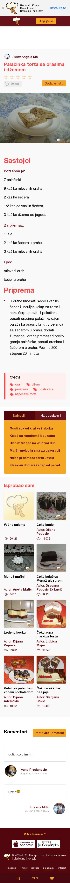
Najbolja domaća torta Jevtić (32, 458)
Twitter (23, 868)
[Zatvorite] (3, 8)
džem (36, 384)
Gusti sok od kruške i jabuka (31, 428)
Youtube (35, 868)
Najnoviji (19, 415)
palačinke (21, 389)
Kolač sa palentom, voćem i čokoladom (19, 682)
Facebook (12, 868)
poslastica (46, 389)
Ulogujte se (46, 21)
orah (18, 384)
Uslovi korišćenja (56, 855)
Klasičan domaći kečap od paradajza (35, 465)
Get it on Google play (48, 844)
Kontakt (31, 858)
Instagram (48, 868)
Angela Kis (30, 57)
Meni (35, 878)
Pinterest (61, 868)
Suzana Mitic (39, 807)
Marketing (19, 858)
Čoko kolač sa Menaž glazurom (51, 570)
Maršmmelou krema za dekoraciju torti (35, 450)
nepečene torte (26, 394)
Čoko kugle (51, 516)
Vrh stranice (33, 834)
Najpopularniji (51, 415)
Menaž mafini (19, 570)
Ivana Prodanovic (33, 769)
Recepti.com (7, 856)
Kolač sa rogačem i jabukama (32, 435)
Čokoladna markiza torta (51, 626)
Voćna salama (19, 516)
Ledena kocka (19, 626)
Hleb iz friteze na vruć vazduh (33, 443)
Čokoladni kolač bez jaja (51, 682)
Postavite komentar (49, 733)
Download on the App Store (23, 844)
